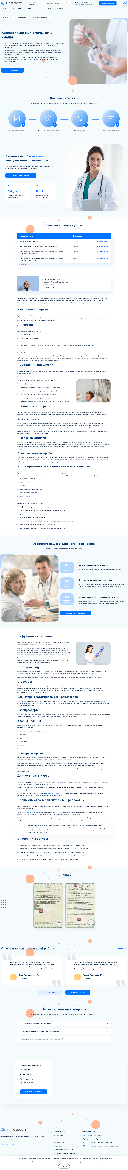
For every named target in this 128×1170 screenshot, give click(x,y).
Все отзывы (50, 992)
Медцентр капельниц (20, 17)
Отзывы (39, 8)
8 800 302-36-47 (28, 1079)
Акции (48, 8)
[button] (120, 948)
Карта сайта (58, 1146)
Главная (5, 17)
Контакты (59, 8)
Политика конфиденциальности (64, 1149)
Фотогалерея (58, 1135)
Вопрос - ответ (59, 1142)
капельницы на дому (52, 793)
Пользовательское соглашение (64, 1153)
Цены (29, 8)
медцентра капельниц (34, 812)
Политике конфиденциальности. (107, 1162)
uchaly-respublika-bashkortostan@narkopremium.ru (34, 1084)
